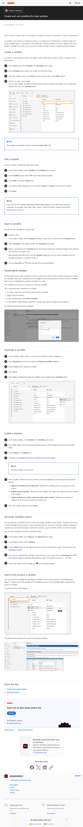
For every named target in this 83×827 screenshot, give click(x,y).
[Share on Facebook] (32, 769)
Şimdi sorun (13, 813)
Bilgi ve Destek (14, 785)
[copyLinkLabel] (51, 769)
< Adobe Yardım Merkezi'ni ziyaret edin (20, 780)
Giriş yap (77, 3)
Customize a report (15, 550)
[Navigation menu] (3, 3)
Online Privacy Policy (25, 730)
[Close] (66, 819)
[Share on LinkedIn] (44, 769)
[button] (70, 3)
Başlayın (12, 787)
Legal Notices (9, 730)
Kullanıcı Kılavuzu (14, 790)
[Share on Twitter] (38, 769)
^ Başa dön (77, 775)
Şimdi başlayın (51, 813)
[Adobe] (10, 3)
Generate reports (13, 692)
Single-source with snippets (16, 689)
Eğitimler (12, 792)
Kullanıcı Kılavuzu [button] (15, 10)
